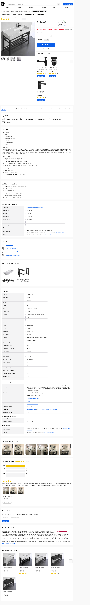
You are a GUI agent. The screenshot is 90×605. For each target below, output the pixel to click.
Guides (31, 109)
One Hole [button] (40, 36)
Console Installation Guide (12, 252)
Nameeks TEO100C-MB (49, 432)
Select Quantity (50, 40)
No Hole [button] (48, 36)
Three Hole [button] (55, 36)
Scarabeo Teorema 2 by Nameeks (12, 17)
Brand (70, 109)
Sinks (7, 7)
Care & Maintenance (11, 248)
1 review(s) (12, 19)
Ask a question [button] (19, 19)
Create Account (9, 1)
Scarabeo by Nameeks (32, 404)
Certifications (17, 109)
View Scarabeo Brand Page (8, 543)
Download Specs (60, 232)
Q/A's (66, 109)
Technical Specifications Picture (35, 207)
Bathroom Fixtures (31, 409)
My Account (55, 1)
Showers (31, 7)
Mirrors (55, 7)
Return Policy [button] (63, 25)
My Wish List (63, 1)
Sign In (2, 1)
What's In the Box (38, 109)
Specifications (24, 109)
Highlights (3, 109)
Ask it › (5, 521)
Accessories (42, 7)
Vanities (19, 7)
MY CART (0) (68, 4)
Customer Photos (53, 109)
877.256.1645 (70, 1)
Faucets (67, 7)
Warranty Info (9, 245)
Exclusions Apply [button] (69, 29)
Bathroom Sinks (40, 409)
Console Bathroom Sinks (33, 398)
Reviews (61, 109)
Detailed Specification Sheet (13, 255)
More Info (46, 109)
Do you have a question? (6, 112)
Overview (10, 109)
